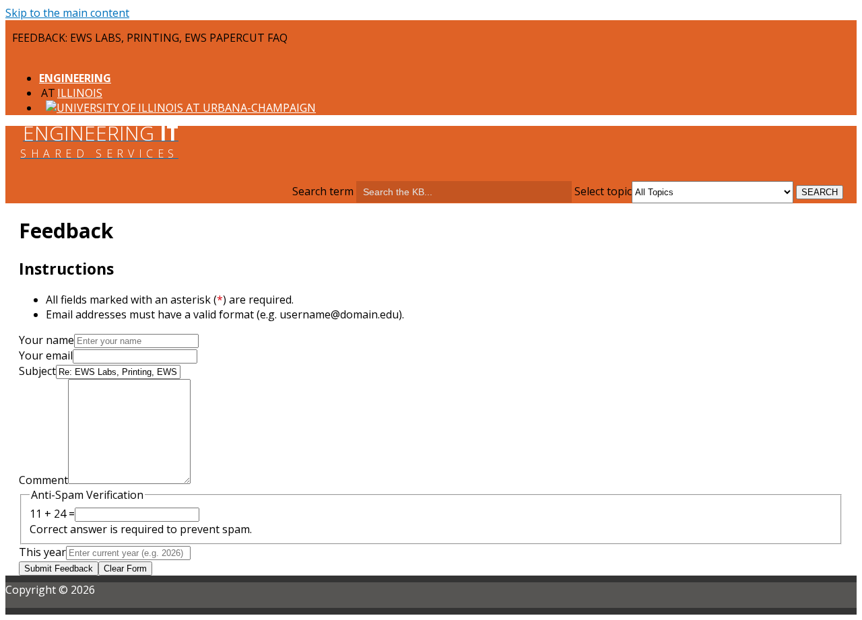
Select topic (603, 191)
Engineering (75, 78)
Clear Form (125, 568)
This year (42, 552)
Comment (43, 480)
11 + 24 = (52, 513)
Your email (46, 355)
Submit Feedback (58, 568)
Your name (46, 340)
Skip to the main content (67, 12)
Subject (37, 371)
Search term (323, 191)
